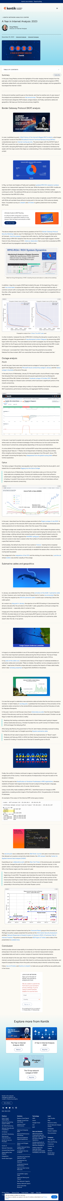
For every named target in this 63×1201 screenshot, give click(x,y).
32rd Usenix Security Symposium (47, 933)
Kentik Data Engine (7, 1158)
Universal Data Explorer (8, 1150)
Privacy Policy (27, 1009)
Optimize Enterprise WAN (22, 1130)
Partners (50, 1150)
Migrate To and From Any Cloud (22, 1121)
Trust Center (24, 1192)
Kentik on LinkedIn (24, 966)
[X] (13, 1107)
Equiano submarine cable (40, 731)
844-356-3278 (6, 1111)
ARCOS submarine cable (27, 597)
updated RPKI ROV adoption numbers (47, 185)
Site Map (38, 1192)
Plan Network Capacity (23, 1181)
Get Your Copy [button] (10, 223)
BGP (33, 1127)
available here (15, 940)
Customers (51, 1144)
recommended (49, 595)
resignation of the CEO (22, 555)
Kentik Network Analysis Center (54, 1125)
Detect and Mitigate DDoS (22, 1144)
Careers (50, 1148)
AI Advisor (4, 1132)
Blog (49, 1120)
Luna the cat (57, 555)
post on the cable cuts (12, 661)
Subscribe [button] (57, 75)
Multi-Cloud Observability (5, 1119)
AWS (33, 1118)
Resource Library (52, 1122)
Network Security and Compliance (8, 1128)
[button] (57, 8)
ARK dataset (41, 856)
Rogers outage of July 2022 (49, 521)
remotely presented (16, 668)
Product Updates (52, 1131)
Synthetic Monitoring (8, 1134)
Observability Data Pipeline (7, 1153)
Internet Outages (33, 37)
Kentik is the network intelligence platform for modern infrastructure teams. (10, 1097)
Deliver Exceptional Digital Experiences (22, 1138)
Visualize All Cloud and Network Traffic (23, 1157)
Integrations (5, 1156)
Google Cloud (36, 1122)
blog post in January (18, 603)
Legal (32, 1192)
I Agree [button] (54, 1197)
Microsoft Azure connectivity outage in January (36, 368)
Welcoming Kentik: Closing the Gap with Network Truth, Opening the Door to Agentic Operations (39, 1137)
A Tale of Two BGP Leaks (37, 333)
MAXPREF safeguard (32, 536)
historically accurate (38, 712)
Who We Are (51, 1139)
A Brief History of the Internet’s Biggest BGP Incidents (36, 137)
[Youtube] (6, 1107)
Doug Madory (14, 27)
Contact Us (51, 1146)
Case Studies (51, 1118)
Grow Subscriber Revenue (21, 1186)
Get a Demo (7, 1103)
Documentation (52, 1133)
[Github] (16, 1107)
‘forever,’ (38, 545)
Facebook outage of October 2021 (40, 378)
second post (8, 854)
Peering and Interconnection (6, 1137)
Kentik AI (4, 1146)
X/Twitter (31, 202)
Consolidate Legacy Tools (22, 1174)
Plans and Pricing (52, 1142)
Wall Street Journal (35, 854)
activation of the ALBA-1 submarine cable (47, 593)
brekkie (8, 558)
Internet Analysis (21, 37)
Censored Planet (36, 930)
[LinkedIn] (3, 1107)
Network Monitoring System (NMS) (7, 1122)
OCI (33, 1125)
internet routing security (25, 142)
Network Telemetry (7, 1148)
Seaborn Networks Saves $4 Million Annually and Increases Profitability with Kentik (38, 1150)
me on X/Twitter (11, 966)
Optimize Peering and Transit (23, 1178)
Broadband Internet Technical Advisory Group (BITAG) (38, 139)
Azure (34, 1120)
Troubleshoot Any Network (22, 1161)
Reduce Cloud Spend (23, 1118)
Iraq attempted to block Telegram (36, 339)
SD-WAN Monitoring (7, 1126)
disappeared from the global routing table (39, 455)
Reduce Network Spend (23, 1183)
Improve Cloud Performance (21, 1125)
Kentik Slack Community (51, 1153)
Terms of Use (36, 1009)
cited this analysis (15, 236)
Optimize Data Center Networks (23, 1168)
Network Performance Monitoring (23, 1134)
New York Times (35, 862)
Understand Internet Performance (22, 1164)
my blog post (24, 704)
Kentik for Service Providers (7, 1140)
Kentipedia (51, 1128)
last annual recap (30, 97)
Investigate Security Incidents (22, 1151)
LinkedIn (22, 202)
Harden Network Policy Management (23, 1147)
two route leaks (10, 287)
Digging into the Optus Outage (30, 468)
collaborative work (18, 862)
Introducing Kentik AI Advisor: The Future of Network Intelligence (38, 1143)
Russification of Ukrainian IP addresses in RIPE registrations (35, 781)
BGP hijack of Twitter (39, 937)
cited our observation (31, 241)
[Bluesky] (9, 1107)
